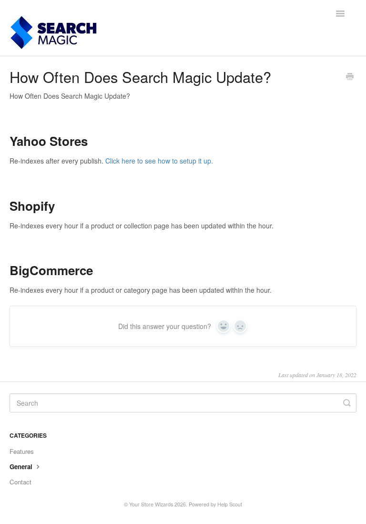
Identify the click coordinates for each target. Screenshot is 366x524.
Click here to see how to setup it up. (159, 160)
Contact (20, 481)
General (22, 466)
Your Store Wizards (151, 504)
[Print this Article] (350, 77)
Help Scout (229, 504)
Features (22, 451)
